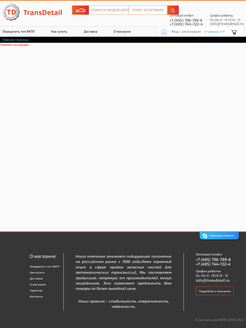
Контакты (36, 296)
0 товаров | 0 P (214, 31)
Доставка (90, 31)
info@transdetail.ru (227, 23)
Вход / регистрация (186, 31)
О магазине (122, 31)
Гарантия (36, 290)
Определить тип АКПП (44, 266)
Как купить (59, 31)
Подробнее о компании (215, 291)
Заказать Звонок (221, 235)
